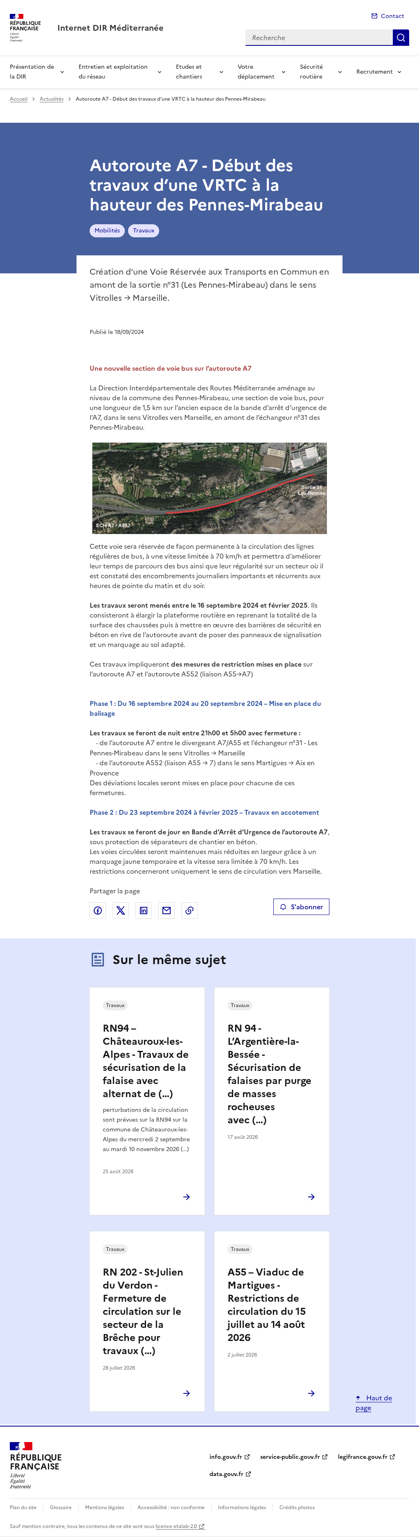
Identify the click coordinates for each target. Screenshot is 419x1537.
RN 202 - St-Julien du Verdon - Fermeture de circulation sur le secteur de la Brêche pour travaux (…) (143, 1311)
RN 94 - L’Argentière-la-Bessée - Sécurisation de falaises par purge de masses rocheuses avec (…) (269, 1074)
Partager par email (166, 910)
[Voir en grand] (210, 488)
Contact (392, 16)
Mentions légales (104, 1507)
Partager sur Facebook (98, 910)
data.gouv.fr (226, 1474)
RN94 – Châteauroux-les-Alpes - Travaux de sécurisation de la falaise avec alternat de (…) (146, 1061)
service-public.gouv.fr (290, 1457)
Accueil (18, 99)
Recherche (401, 37)
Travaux (143, 230)
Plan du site (23, 1507)
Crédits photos (297, 1507)
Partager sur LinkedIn (143, 910)
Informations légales (242, 1507)
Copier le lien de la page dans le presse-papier (189, 910)
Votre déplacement (256, 72)
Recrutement (374, 72)
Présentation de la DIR (32, 72)
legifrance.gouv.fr (362, 1457)
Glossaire (61, 1507)
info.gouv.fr (226, 1457)
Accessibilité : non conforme (171, 1507)
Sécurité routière (311, 72)
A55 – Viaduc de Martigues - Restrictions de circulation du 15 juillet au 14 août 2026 (267, 1305)
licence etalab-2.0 (176, 1526)
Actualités (51, 99)
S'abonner (307, 907)
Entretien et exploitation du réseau (113, 72)
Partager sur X (121, 910)
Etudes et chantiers (189, 72)
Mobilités (107, 230)
